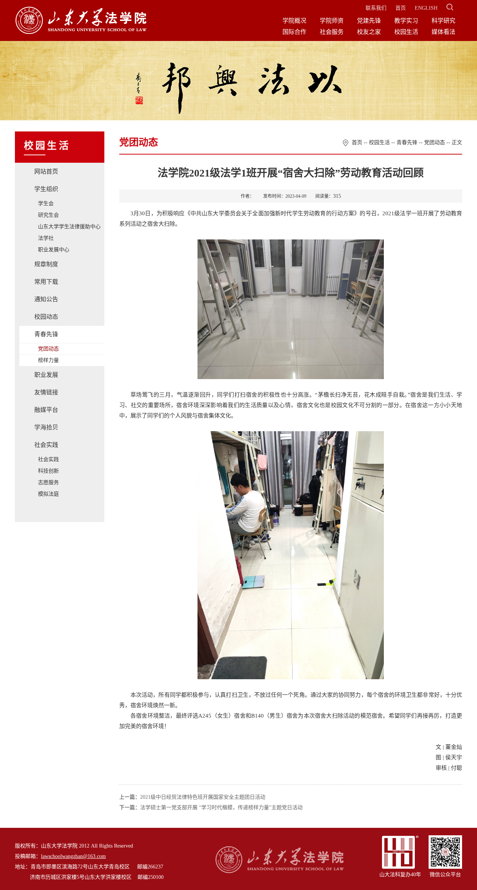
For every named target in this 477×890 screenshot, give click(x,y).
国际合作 (294, 32)
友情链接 (46, 392)
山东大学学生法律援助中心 (69, 226)
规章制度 (46, 264)
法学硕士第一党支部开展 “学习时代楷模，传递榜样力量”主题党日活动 (221, 807)
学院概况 (294, 21)
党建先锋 (369, 21)
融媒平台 (46, 410)
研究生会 (48, 215)
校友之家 (369, 32)
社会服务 (332, 32)
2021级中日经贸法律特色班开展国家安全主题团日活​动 (202, 797)
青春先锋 (46, 334)
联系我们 (376, 8)
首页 (400, 8)
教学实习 (406, 21)
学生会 (46, 203)
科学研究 (443, 21)
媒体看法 (443, 32)
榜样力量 (48, 360)
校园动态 (46, 317)
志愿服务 (48, 482)
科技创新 (48, 471)
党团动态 (48, 349)
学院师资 (332, 21)
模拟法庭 (48, 494)
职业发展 (46, 375)
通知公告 (46, 299)
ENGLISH (426, 8)
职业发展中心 (53, 249)
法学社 (46, 238)
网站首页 (46, 171)
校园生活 (406, 32)
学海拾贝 (46, 427)
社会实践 (46, 445)
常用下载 (46, 282)
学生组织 (46, 189)
